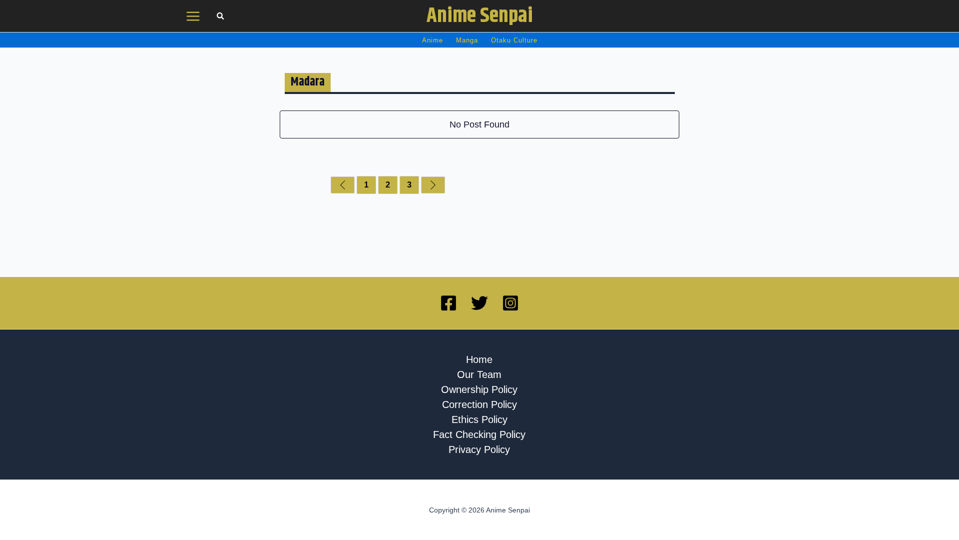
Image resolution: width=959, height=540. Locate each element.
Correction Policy (479, 404)
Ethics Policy (479, 419)
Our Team (479, 374)
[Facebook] (448, 303)
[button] (221, 17)
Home (479, 359)
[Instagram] (510, 303)
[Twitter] (479, 303)
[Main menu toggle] (193, 16)
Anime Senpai (480, 16)
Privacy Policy (479, 449)
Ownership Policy (479, 389)
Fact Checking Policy (479, 434)
